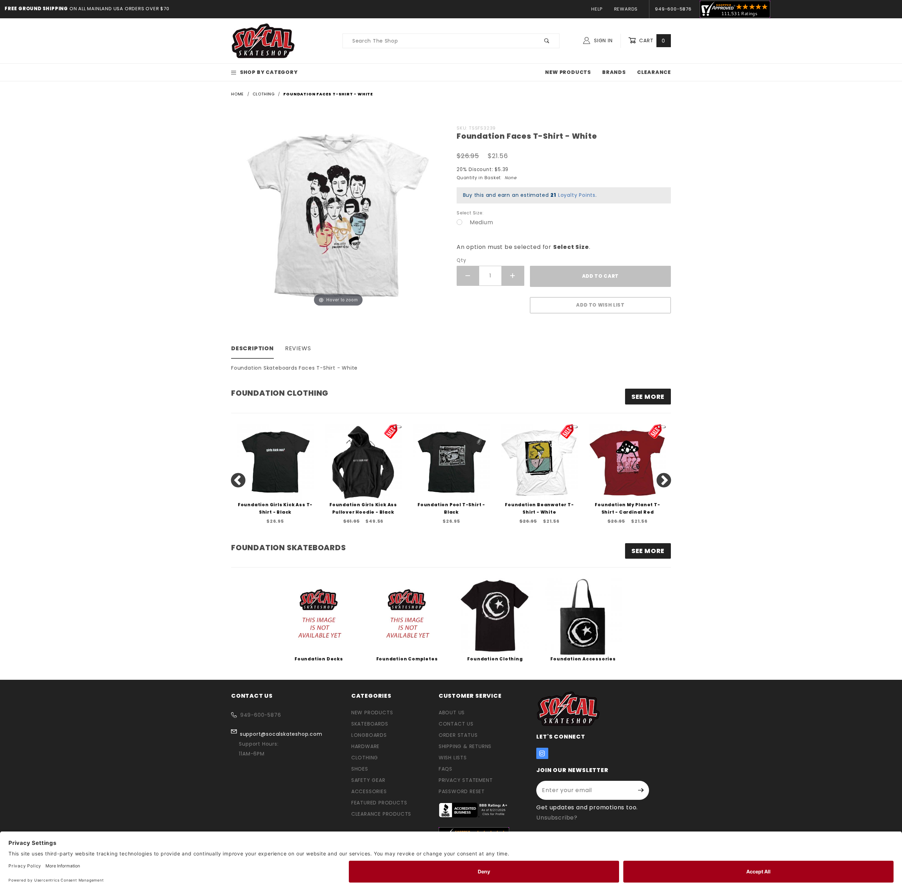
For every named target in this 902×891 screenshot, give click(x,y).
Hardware (365, 746)
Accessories (369, 791)
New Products (568, 72)
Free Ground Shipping (36, 8)
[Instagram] (542, 753)
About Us (452, 712)
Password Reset (462, 791)
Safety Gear (368, 780)
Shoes (359, 768)
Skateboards (369, 723)
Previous (238, 480)
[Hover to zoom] (338, 215)
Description (252, 348)
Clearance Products (381, 813)
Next (663, 480)
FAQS (445, 768)
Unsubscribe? (556, 818)
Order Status (458, 735)
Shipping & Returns (465, 746)
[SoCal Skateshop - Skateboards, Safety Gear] (263, 40)
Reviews (298, 348)
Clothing (364, 757)
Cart (651, 40)
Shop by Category (269, 72)
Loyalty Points (576, 195)
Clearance (654, 72)
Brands (614, 72)
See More (648, 550)
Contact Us (456, 723)
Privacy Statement (466, 780)
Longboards (369, 735)
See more (648, 396)
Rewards (626, 9)
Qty (461, 260)
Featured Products (379, 802)
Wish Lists (453, 757)
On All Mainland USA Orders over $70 (118, 8)
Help (597, 9)
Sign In (602, 40)
